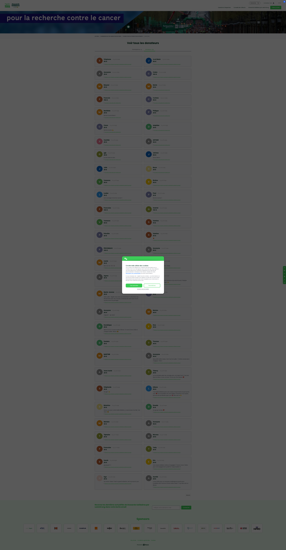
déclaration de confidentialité (133, 273)
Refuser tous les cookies (143, 289)
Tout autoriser (134, 285)
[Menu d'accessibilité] (284, 2)
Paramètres (152, 285)
